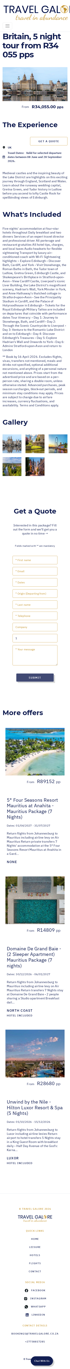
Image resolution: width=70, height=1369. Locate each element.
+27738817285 (35, 1341)
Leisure (35, 1247)
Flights (35, 1263)
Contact (35, 1271)
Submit (35, 677)
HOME (35, 1238)
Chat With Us (41, 1360)
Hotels (35, 1255)
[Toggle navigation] (7, 25)
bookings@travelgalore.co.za (34, 1333)
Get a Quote (48, 141)
